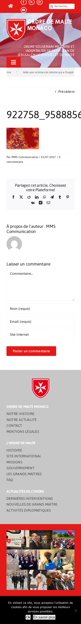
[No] (75, 610)
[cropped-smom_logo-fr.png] (40, 20)
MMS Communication (24, 157)
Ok (28, 617)
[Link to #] (10, 6)
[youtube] (24, 10)
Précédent (66, 91)
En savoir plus (44, 617)
